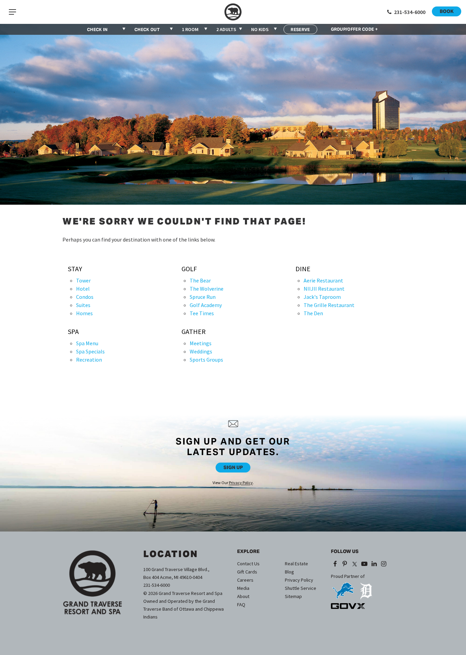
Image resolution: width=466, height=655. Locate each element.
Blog (289, 572)
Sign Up (233, 467)
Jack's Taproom (322, 296)
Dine (302, 269)
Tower (83, 280)
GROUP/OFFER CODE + (354, 29)
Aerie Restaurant (323, 280)
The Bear (200, 280)
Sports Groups (206, 359)
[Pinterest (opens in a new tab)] (345, 564)
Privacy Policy (241, 482)
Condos (84, 296)
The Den (313, 313)
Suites (83, 305)
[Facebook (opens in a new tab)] (335, 564)
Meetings (201, 343)
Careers (245, 580)
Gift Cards (247, 572)
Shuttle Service (300, 588)
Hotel (83, 288)
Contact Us (248, 564)
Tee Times (202, 313)
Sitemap (293, 596)
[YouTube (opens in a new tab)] (364, 564)
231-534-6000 (156, 585)
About (243, 596)
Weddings (201, 351)
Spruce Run (203, 296)
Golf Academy (206, 305)
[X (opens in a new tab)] (354, 564)
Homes (84, 313)
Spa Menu (87, 343)
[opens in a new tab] (343, 588)
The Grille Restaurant (329, 305)
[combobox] (195, 29)
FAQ (241, 604)
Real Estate (296, 564)
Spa (73, 332)
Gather (193, 332)
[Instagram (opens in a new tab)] (384, 564)
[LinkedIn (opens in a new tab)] (374, 564)
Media (243, 588)
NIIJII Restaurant (324, 288)
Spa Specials (90, 351)
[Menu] (12, 11)
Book (447, 11)
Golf (189, 269)
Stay (75, 269)
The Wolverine (206, 288)
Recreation (89, 359)
